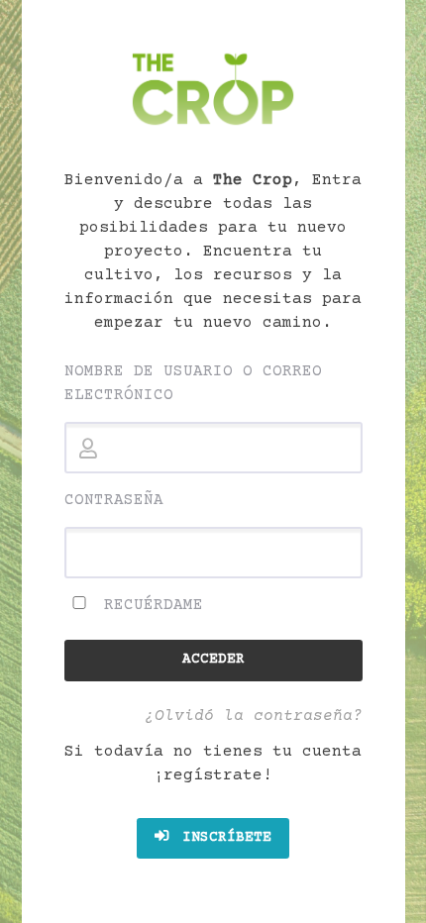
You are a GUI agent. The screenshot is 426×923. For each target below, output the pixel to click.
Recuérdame (148, 605)
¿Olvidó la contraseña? (254, 716)
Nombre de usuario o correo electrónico (193, 383)
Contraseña (113, 500)
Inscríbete (222, 838)
